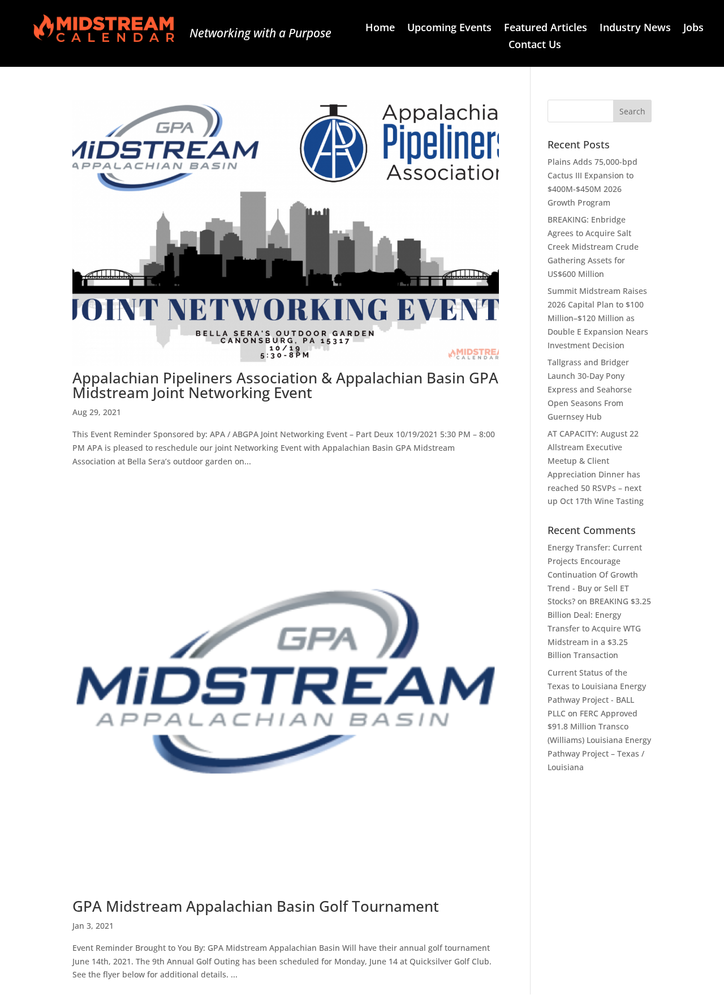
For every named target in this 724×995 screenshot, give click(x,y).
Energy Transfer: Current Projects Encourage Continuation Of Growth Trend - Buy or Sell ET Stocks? (595, 574)
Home (380, 28)
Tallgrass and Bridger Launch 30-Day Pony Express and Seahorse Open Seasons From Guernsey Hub (590, 389)
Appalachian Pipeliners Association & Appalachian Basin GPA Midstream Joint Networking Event (285, 385)
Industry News (635, 28)
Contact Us (534, 45)
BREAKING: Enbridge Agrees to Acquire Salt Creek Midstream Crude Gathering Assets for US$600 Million (593, 246)
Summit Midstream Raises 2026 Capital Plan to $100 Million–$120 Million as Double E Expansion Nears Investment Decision (598, 317)
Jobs (693, 28)
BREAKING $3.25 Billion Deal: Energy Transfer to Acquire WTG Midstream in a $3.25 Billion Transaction (599, 628)
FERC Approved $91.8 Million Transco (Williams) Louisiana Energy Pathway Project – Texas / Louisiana (599, 740)
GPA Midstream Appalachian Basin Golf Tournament (255, 906)
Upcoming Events (449, 28)
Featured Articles (545, 28)
